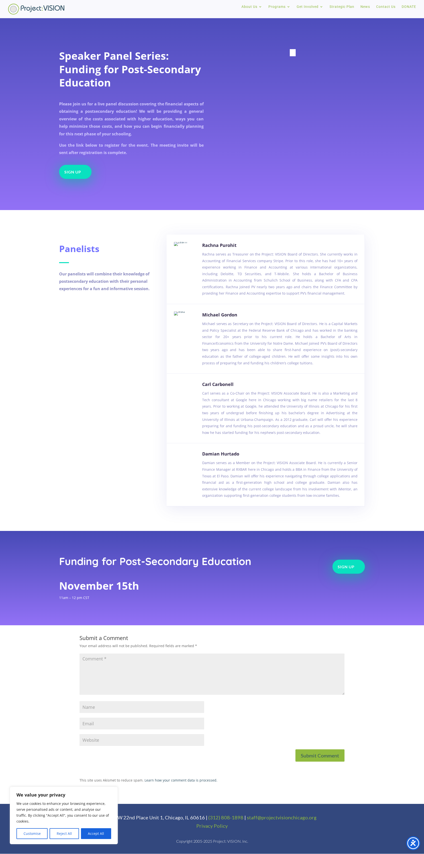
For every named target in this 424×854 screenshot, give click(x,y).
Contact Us (386, 7)
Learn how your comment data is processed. (181, 780)
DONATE (409, 7)
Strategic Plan (342, 7)
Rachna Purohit (219, 245)
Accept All (96, 833)
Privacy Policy (212, 826)
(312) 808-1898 (225, 817)
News (365, 7)
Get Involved (307, 7)
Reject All (64, 833)
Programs (277, 7)
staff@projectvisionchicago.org (282, 817)
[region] (64, 815)
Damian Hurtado (220, 454)
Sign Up (72, 172)
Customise (32, 833)
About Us (249, 7)
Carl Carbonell (218, 384)
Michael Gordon (219, 315)
